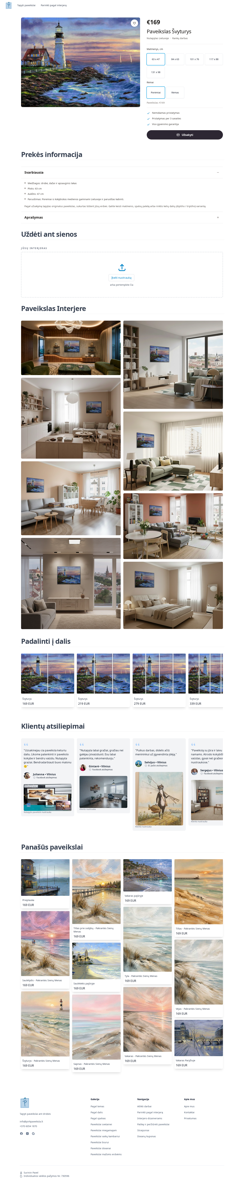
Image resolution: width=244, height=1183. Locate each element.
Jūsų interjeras (34, 248)
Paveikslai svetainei (101, 1124)
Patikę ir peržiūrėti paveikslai (153, 1124)
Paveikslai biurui (100, 1142)
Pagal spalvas (98, 1118)
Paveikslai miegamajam (104, 1130)
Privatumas (190, 1118)
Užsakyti (187, 135)
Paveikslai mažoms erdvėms (106, 1154)
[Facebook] (21, 1134)
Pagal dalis (97, 1112)
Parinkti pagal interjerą (54, 5)
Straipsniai (143, 1130)
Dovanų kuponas (146, 1136)
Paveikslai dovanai (101, 1148)
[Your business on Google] (33, 1134)
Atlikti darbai (144, 1106)
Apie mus (189, 1106)
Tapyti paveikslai (26, 5)
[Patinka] (134, 23)
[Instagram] (27, 1134)
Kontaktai (189, 1112)
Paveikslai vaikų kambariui (105, 1136)
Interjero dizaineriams (149, 1118)
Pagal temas (97, 1106)
